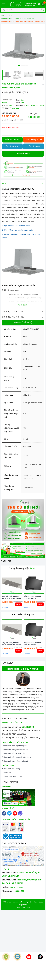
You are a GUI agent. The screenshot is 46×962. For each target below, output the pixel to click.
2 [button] (22, 65)
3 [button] (24, 65)
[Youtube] (15, 813)
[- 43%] (12, 583)
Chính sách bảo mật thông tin (14, 746)
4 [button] (27, 65)
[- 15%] (34, 583)
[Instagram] (20, 813)
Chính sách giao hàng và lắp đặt (15, 761)
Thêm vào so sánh (10, 128)
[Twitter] (9, 813)
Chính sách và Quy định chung (15, 749)
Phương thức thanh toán (12, 776)
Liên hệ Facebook (13, 146)
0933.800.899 (30, 6)
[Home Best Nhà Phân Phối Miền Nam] (15, 4)
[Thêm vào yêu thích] (43, 83)
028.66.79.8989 (31, 3)
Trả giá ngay (23, 153)
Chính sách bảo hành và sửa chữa (16, 757)
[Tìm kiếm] (42, 10)
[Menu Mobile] (3, 3)
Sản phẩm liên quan (23, 614)
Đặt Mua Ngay (12, 140)
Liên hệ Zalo (33, 146)
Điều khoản (6, 772)
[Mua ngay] (22, 583)
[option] (23, 46)
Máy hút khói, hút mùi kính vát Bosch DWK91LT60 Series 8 (32, 597)
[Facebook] (4, 813)
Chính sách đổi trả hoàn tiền (14, 753)
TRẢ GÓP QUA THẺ (34, 140)
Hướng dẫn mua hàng (11, 769)
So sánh (5, 607)
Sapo (28, 907)
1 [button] (19, 65)
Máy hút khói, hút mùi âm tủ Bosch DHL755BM (11, 597)
